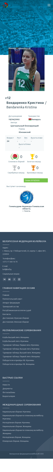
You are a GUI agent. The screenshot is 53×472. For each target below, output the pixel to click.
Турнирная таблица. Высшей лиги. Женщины (21, 353)
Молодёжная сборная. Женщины (16, 437)
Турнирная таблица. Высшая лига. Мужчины (21, 349)
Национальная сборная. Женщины (17, 426)
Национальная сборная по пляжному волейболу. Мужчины (23, 417)
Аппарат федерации (11, 303)
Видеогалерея (9, 396)
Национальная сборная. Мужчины (17, 412)
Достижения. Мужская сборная (16, 318)
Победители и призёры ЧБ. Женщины (18, 364)
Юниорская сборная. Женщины (16, 441)
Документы (7, 389)
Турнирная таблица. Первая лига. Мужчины (21, 345)
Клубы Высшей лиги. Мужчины (15, 341)
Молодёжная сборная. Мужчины (16, 423)
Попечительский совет (12, 299)
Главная (6, 295)
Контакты (7, 314)
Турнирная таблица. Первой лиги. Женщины (21, 357)
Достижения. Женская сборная (16, 322)
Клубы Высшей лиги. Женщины (16, 337)
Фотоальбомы (9, 392)
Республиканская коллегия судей (17, 310)
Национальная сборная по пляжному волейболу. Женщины (23, 431)
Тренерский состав (11, 307)
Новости (6, 385)
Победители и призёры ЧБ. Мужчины (18, 360)
